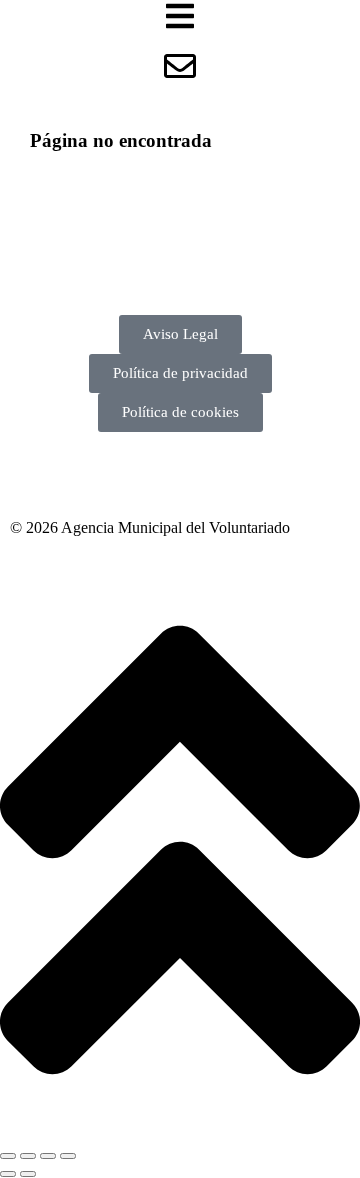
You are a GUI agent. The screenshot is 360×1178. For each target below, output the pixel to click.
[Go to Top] (180, 1132)
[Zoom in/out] (68, 1156)
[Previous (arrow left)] (8, 1174)
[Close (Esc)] (8, 1156)
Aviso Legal (180, 334)
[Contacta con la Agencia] (180, 66)
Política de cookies (180, 412)
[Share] (28, 1156)
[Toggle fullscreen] (48, 1156)
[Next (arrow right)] (28, 1174)
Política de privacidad (180, 373)
